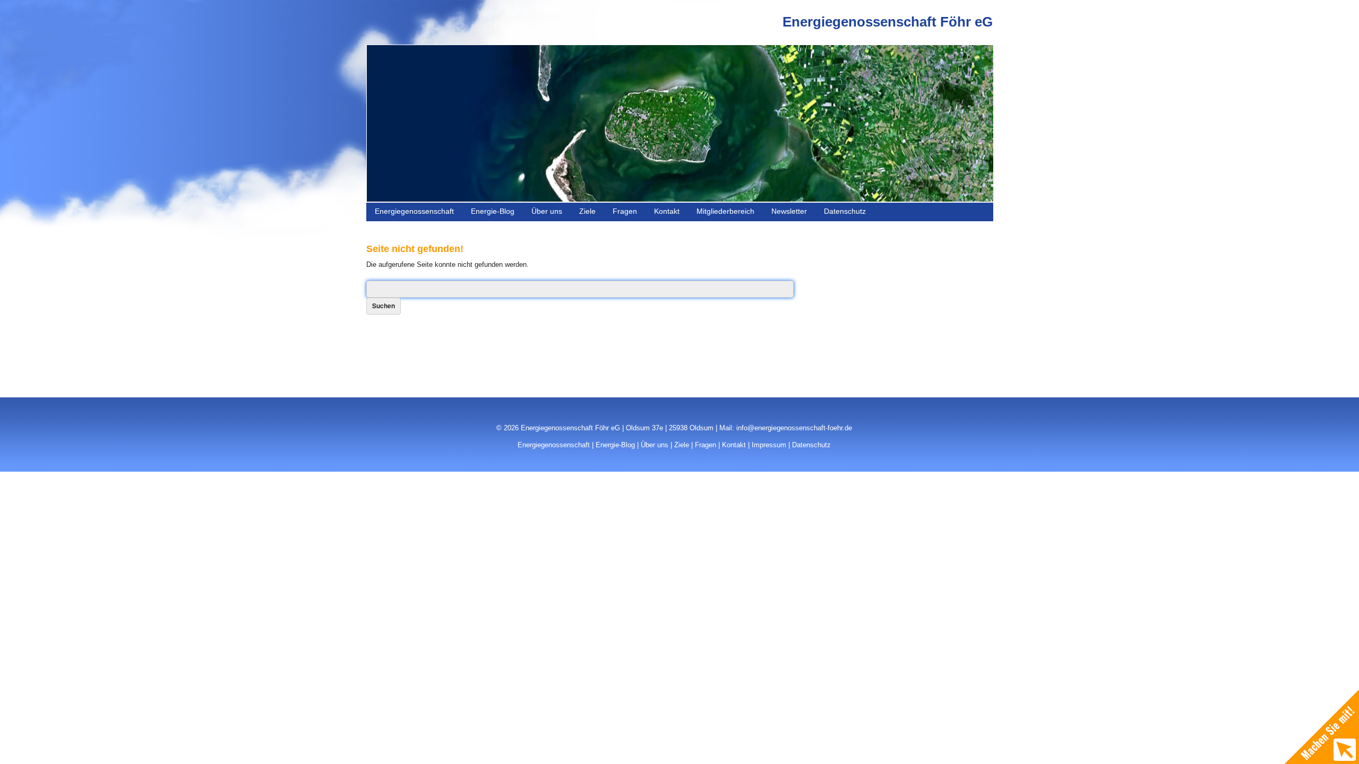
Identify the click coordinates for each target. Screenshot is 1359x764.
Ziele (587, 211)
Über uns (546, 211)
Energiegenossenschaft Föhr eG (887, 22)
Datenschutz (845, 211)
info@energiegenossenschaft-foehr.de (794, 428)
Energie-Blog (492, 211)
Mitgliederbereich (725, 211)
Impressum (769, 445)
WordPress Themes (967, 452)
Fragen (625, 211)
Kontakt (667, 211)
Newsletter (789, 211)
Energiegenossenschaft (414, 211)
